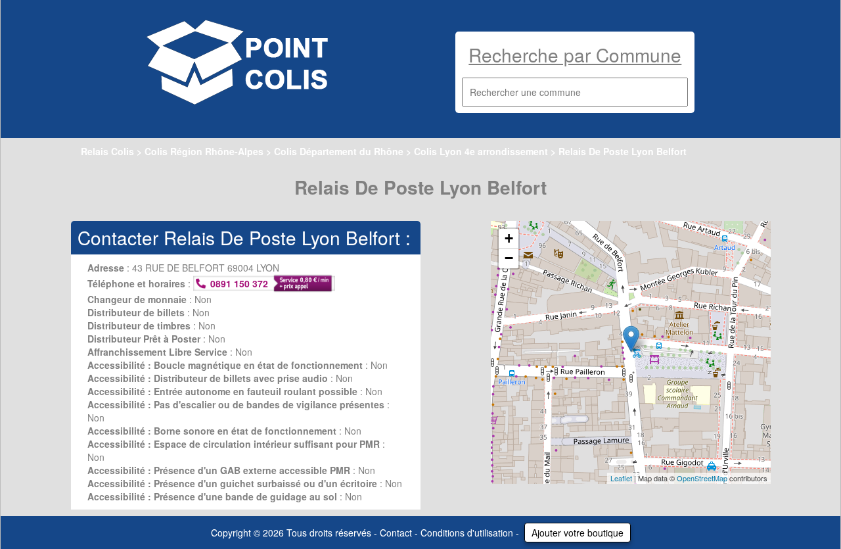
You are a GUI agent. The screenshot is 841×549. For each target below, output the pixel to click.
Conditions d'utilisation (466, 532)
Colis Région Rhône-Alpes (204, 151)
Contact (396, 532)
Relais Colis (107, 151)
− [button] (509, 258)
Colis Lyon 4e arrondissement (481, 151)
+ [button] (509, 238)
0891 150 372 (239, 283)
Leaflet (621, 478)
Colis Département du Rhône (338, 151)
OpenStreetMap (702, 478)
